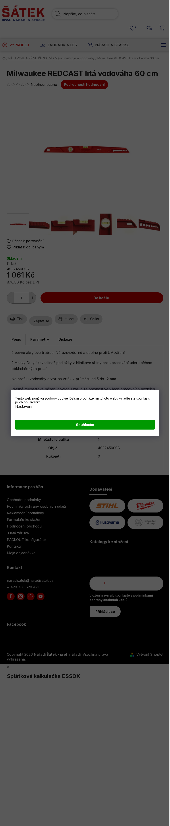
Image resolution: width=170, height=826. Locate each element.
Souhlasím (85, 424)
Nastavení (23, 406)
